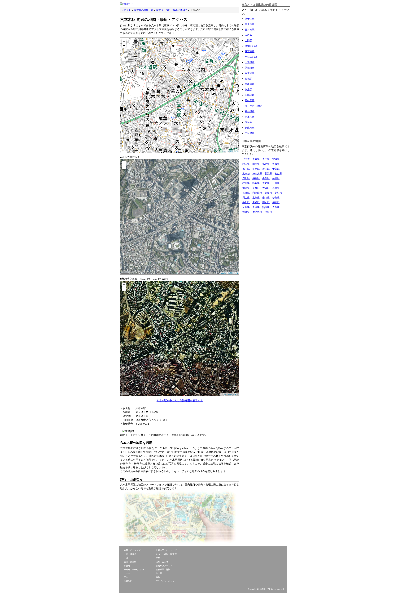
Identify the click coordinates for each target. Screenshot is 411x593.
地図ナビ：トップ (132, 550)
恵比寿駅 (249, 127)
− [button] (124, 45)
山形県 (256, 164)
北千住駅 (249, 18)
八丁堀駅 (249, 73)
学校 (158, 558)
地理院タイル (233, 151)
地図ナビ (126, 10)
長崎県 (256, 207)
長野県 (276, 178)
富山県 (278, 173)
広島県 (256, 197)
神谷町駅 (249, 111)
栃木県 (246, 168)
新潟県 (268, 173)
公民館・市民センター (134, 569)
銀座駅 (248, 89)
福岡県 (276, 202)
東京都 (246, 173)
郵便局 (127, 565)
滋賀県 (246, 188)
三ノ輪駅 (249, 29)
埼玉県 (266, 168)
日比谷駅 (249, 95)
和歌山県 (257, 192)
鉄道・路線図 (130, 554)
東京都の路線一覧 (143, 10)
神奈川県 (257, 173)
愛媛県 (256, 202)
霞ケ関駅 (249, 100)
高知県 (266, 202)
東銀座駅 (249, 84)
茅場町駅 (249, 67)
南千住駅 (249, 24)
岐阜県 (246, 183)
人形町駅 (249, 62)
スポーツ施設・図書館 (166, 554)
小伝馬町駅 (251, 56)
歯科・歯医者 (162, 562)
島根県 (278, 192)
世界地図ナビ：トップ (166, 550)
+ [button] (124, 41)
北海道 (246, 159)
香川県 (246, 202)
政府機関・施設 (163, 569)
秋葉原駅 (249, 51)
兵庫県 (276, 188)
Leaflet (223, 151)
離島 (158, 577)
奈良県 (246, 192)
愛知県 (266, 183)
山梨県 (266, 178)
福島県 (266, 164)
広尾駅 (248, 122)
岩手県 (266, 159)
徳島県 (276, 197)
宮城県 (276, 159)
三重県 (276, 183)
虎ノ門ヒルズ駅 (253, 105)
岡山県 (246, 197)
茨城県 (276, 164)
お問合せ (128, 581)
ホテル (127, 573)
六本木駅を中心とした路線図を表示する (180, 400)
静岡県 (256, 183)
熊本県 (266, 207)
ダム (126, 577)
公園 (126, 558)
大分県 (276, 207)
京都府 (256, 188)
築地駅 (248, 78)
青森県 (256, 159)
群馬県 (256, 168)
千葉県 (276, 168)
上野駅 (248, 40)
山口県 (266, 197)
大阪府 (266, 188)
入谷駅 (248, 35)
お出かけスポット (164, 565)
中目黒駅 (249, 133)
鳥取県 (268, 192)
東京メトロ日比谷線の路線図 (171, 10)
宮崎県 (246, 212)
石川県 (246, 178)
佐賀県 (246, 207)
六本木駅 (249, 116)
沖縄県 (268, 212)
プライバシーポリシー (166, 581)
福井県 (256, 178)
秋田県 (246, 164)
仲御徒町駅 (251, 46)
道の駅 (159, 573)
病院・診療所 (130, 562)
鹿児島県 (257, 212)
